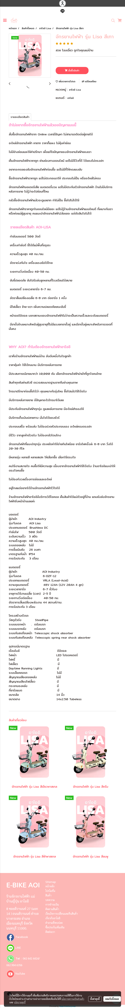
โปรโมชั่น (50, 891)
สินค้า (48, 895)
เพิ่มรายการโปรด (66, 81)
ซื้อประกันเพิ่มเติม (54, 927)
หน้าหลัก (50, 886)
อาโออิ (70, 98)
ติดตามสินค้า (52, 909)
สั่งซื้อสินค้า (73, 70)
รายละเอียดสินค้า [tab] (20, 117)
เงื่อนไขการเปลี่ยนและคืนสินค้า (61, 913)
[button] (112, 20)
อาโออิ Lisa (75, 90)
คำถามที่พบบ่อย (54, 922)
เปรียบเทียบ (90, 81)
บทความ (50, 900)
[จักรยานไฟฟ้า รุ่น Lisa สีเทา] (30, 56)
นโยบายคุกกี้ (20, 1002)
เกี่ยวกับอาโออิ (52, 918)
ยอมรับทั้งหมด (112, 998)
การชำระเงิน (52, 904)
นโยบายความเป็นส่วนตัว (73, 998)
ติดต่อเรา (50, 932)
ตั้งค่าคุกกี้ (95, 998)
